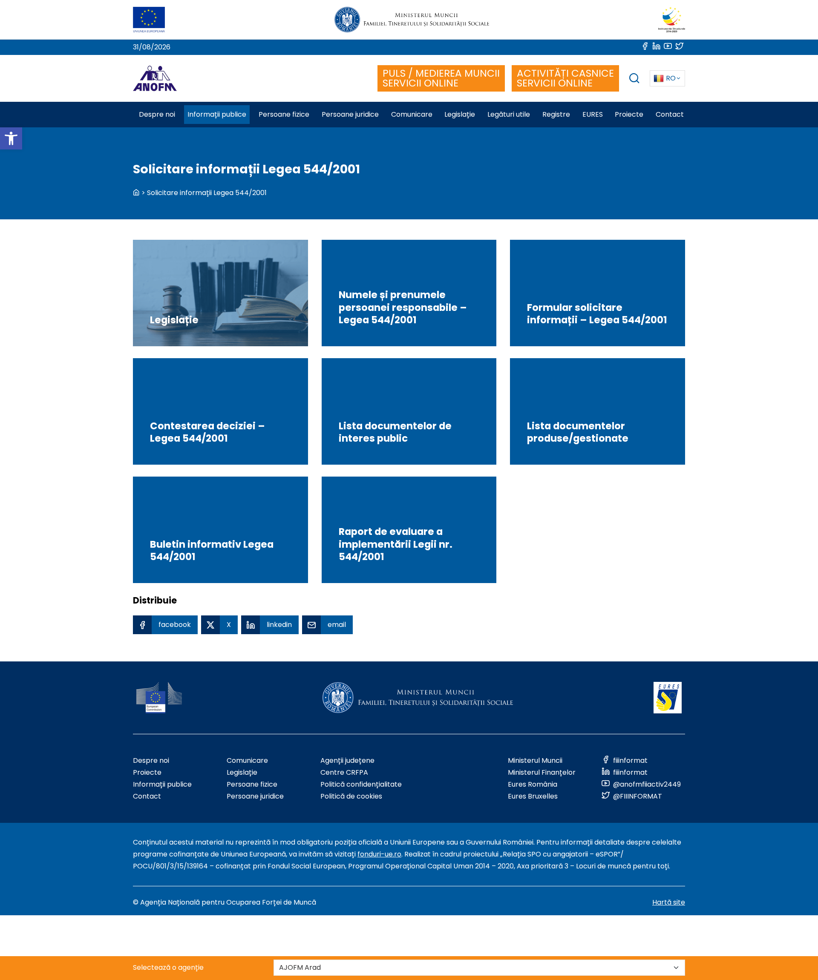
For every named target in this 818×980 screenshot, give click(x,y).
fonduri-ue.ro (379, 854)
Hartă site (668, 902)
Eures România (532, 784)
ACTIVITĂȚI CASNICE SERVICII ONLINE (565, 78)
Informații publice (162, 784)
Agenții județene (347, 760)
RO (671, 78)
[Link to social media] (646, 47)
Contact (147, 796)
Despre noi (151, 760)
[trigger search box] (634, 79)
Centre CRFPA (344, 772)
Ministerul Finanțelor (542, 772)
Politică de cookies (351, 796)
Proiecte (147, 772)
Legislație (242, 772)
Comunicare (247, 760)
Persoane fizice (252, 784)
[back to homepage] (136, 193)
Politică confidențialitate (361, 784)
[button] (11, 138)
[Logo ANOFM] (155, 78)
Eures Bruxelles (533, 796)
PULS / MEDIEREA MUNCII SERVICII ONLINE (441, 78)
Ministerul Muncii (535, 760)
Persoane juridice (255, 796)
